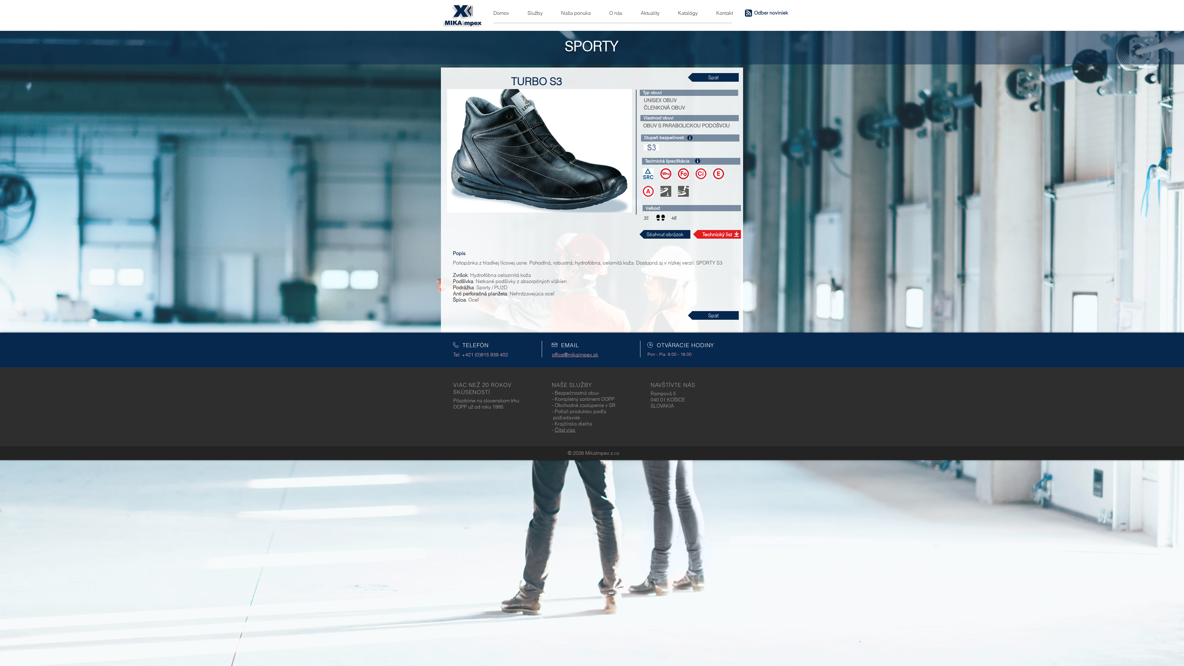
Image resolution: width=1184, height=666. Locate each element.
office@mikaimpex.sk (575, 355)
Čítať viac (565, 430)
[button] (748, 13)
